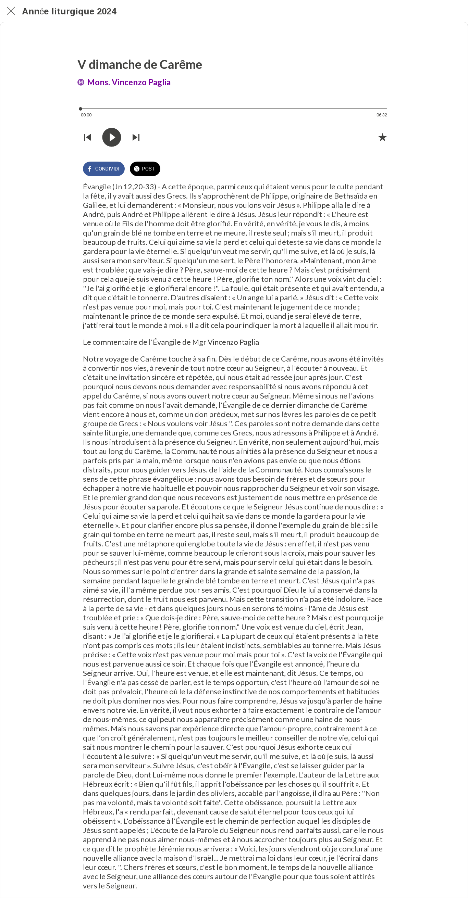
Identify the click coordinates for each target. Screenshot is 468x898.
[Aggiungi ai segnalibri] (382, 137)
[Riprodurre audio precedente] (87, 137)
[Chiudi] (11, 11)
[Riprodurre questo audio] (111, 137)
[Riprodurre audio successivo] (136, 137)
